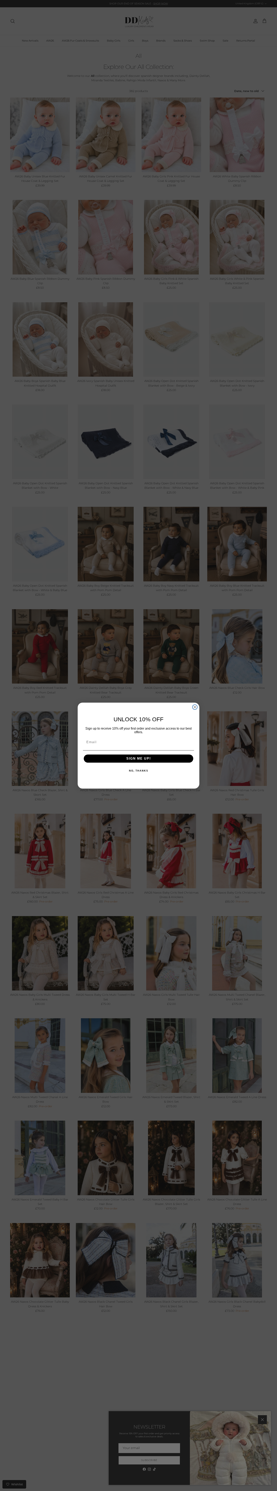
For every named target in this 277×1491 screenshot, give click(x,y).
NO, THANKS (138, 770)
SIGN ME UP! (138, 758)
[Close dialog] (194, 707)
